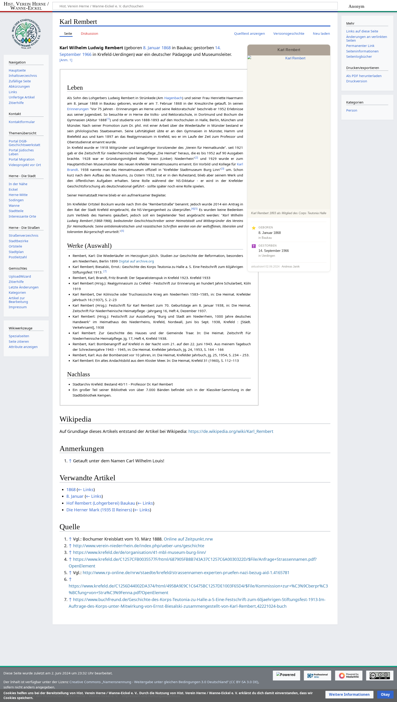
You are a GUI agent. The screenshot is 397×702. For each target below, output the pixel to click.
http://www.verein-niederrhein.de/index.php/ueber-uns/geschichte (138, 545)
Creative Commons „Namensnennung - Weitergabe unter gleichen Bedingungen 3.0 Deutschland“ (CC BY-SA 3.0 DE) (163, 681)
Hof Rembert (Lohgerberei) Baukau (100, 503)
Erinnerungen (78, 108)
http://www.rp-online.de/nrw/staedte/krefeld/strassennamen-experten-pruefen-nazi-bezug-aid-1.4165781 (186, 572)
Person (351, 110)
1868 (166, 47)
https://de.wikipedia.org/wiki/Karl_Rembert (230, 431)
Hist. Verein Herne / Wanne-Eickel (26, 6)
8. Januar (151, 47)
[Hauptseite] (26, 33)
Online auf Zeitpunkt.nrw (188, 539)
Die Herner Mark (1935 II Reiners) (99, 509)
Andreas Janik (291, 266)
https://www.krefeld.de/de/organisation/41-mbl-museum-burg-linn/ (139, 552)
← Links (86, 489)
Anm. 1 (66, 60)
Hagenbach (173, 97)
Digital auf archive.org (136, 261)
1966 (86, 54)
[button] (349, 695)
